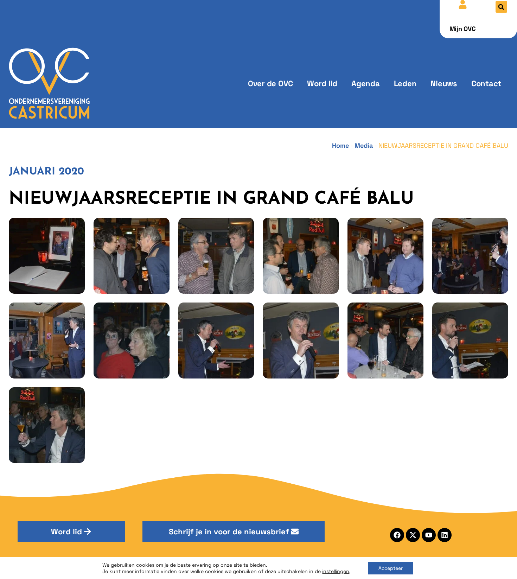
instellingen (335, 571)
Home (340, 145)
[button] (501, 7)
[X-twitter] (413, 535)
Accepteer (390, 568)
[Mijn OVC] (462, 4)
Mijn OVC (462, 29)
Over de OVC (270, 83)
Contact (486, 83)
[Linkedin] (445, 535)
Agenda (365, 83)
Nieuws (443, 83)
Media (364, 145)
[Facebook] (397, 535)
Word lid (322, 83)
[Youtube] (429, 535)
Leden (405, 83)
